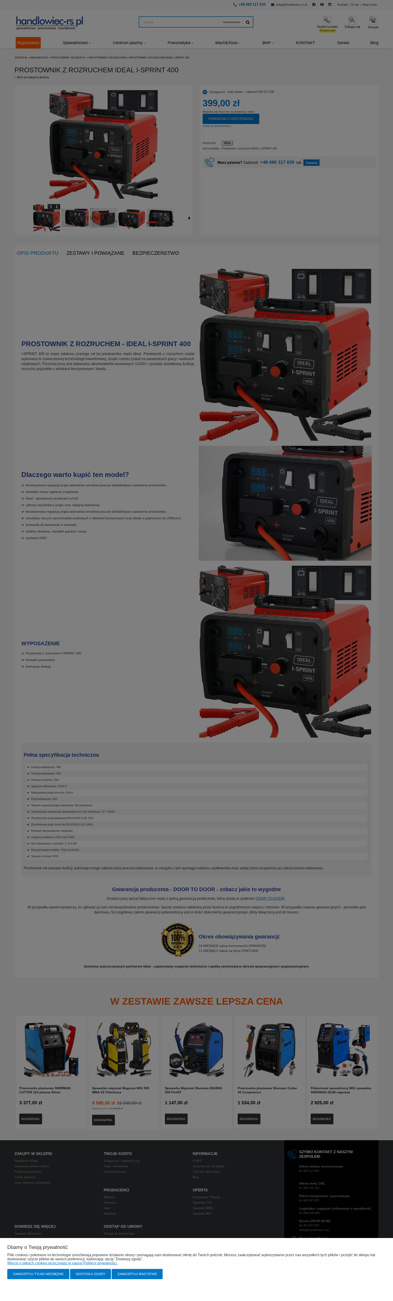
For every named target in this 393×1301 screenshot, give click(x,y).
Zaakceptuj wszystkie (137, 1274)
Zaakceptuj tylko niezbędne (38, 1274)
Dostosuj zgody (90, 1274)
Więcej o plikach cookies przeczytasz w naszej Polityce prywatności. (62, 1263)
